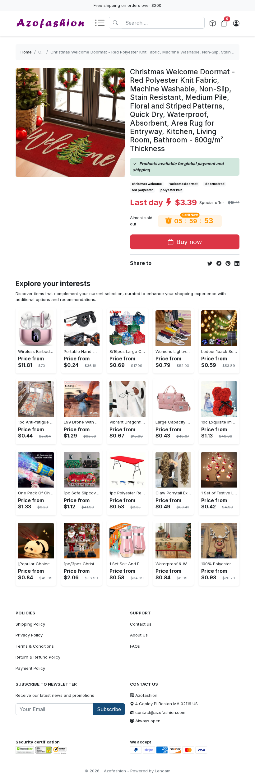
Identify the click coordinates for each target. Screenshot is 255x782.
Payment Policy (30, 668)
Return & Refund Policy (38, 657)
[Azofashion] (50, 23)
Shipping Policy (30, 624)
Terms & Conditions (35, 646)
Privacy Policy (29, 634)
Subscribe (109, 709)
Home (26, 51)
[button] (102, 23)
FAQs (135, 646)
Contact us (140, 624)
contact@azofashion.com (160, 712)
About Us (139, 634)
